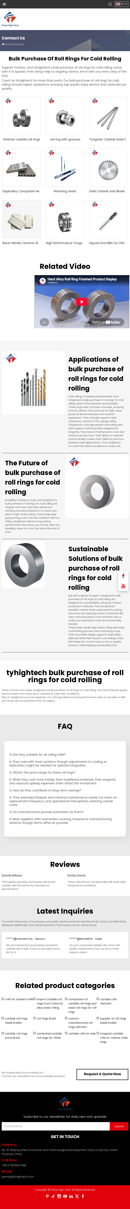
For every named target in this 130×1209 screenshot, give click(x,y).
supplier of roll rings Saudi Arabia (113, 1021)
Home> (8, 44)
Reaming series (65, 191)
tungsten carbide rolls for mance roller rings (114, 1038)
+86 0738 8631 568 (14, 1165)
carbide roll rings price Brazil (16, 1036)
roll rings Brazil (46, 1018)
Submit (119, 1126)
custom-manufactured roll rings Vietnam (80, 1023)
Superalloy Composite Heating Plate (29, 191)
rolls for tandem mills (19, 999)
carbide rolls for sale (82, 1033)
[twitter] (77, 1196)
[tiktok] (53, 1196)
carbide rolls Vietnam (108, 1001)
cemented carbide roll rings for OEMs (49, 1036)
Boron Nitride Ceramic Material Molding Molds (36, 243)
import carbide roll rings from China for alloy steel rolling (50, 1003)
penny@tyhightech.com (18, 1177)
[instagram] (59, 1196)
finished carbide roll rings (21, 139)
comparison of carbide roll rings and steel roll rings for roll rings (82, 1005)
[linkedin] (71, 1196)
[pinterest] (47, 1196)
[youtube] (65, 1196)
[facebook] (83, 1196)
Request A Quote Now (102, 1074)
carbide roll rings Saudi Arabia (16, 1021)
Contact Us (18, 44)
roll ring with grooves (65, 139)
